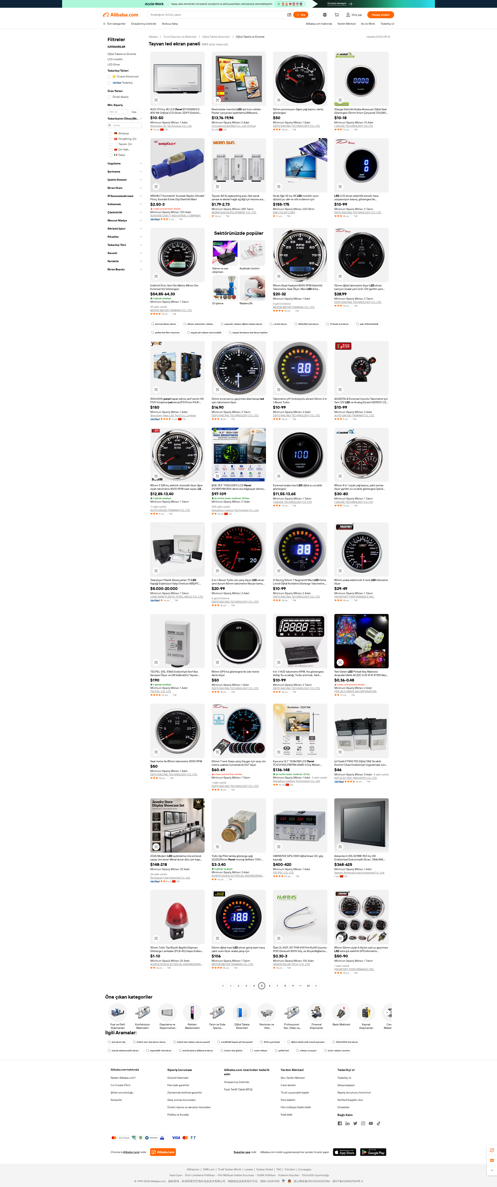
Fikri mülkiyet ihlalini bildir (296, 1107)
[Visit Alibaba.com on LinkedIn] (347, 1123)
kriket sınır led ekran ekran (151, 1042)
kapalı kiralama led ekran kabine (250, 332)
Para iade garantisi (178, 1085)
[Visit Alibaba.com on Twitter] (355, 1123)
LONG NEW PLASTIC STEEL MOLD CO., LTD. (176, 596)
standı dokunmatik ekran (125, 1050)
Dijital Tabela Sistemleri (216, 36)
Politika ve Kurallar (178, 1114)
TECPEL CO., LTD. (160, 691)
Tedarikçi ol (344, 1077)
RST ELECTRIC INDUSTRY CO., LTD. (355, 777)
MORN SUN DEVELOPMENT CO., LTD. (234, 212)
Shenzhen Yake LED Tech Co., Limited (173, 415)
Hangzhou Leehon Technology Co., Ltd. (235, 510)
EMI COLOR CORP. (284, 212)
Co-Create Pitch (120, 1085)
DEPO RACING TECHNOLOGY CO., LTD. (296, 125)
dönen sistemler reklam (200, 324)
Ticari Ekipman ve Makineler (180, 36)
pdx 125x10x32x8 (369, 324)
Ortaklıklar (343, 1107)
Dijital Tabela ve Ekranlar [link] (250, 36)
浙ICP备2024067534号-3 (347, 1181)
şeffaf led (284, 1050)
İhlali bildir (287, 1114)
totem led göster (233, 1050)
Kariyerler (116, 1099)
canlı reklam (260, 1050)
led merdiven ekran (165, 324)
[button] (289, 14)
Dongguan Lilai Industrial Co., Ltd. (170, 877)
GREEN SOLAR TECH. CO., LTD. (291, 964)
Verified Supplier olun (350, 1099)
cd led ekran (280, 324)
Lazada (248, 1169)
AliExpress (193, 1169)
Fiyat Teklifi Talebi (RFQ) (238, 1089)
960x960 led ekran (308, 324)
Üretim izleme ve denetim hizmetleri (189, 1107)
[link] (492, 1150)
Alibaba (153, 36)
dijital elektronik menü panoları (308, 1042)
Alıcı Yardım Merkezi (293, 1077)
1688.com (209, 1169)
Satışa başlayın (346, 1085)
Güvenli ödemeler (178, 1077)
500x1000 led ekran (347, 1042)
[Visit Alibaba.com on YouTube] (370, 1123)
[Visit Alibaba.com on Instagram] (363, 1123)
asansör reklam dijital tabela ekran (243, 324)
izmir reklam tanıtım (339, 1050)
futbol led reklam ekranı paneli (193, 1042)
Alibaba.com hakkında (125, 1069)
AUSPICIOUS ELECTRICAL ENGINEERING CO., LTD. (239, 875)
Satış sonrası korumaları (181, 1099)
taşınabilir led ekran (160, 1050)
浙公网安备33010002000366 (312, 1181)
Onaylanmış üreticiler (236, 1082)
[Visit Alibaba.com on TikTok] (378, 1123)
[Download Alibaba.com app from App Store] (344, 1152)
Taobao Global (264, 1169)
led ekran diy (118, 1042)
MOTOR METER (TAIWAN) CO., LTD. (171, 310)
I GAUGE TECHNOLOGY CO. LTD (353, 125)
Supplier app (242, 1152)
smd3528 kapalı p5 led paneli (237, 1042)
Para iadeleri (288, 1099)
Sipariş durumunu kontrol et (354, 1092)
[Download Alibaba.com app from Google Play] (373, 1152)
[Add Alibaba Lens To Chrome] (163, 1152)
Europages (304, 1169)
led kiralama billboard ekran (198, 1050)
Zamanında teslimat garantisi (184, 1092)
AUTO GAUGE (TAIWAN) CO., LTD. (354, 415)
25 (308, 985)
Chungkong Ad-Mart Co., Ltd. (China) (234, 125)
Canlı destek (288, 1085)
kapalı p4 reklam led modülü (206, 332)
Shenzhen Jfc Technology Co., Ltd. (171, 125)
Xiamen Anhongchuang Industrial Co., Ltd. (359, 872)
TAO (278, 1169)
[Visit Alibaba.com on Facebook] (339, 1123)
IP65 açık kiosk (272, 1042)
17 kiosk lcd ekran (339, 324)
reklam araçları (308, 1050)
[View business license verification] (283, 1181)
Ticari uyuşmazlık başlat (295, 1092)
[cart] (337, 15)
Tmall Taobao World (229, 1169)
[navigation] (124, 512)
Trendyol (290, 1169)
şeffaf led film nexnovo (167, 332)
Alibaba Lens (131, 1152)
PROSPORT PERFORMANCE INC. (354, 596)
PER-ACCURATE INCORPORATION (355, 691)
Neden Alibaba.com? (123, 1077)
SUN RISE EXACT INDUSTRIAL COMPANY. (175, 215)
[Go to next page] (316, 985)
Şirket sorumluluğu (122, 1092)
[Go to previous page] (222, 985)
